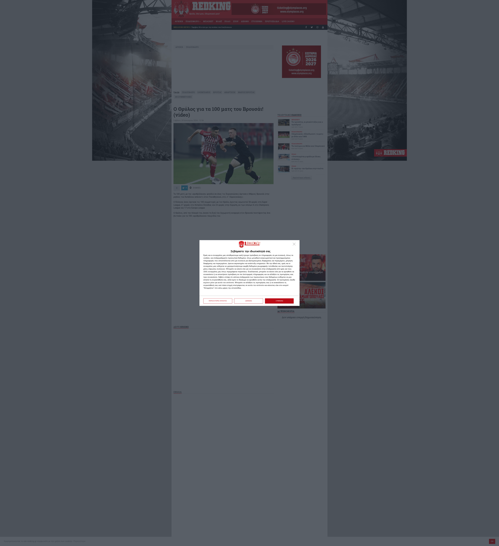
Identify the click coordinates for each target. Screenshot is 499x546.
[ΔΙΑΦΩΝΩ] (295, 245)
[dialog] (249, 273)
